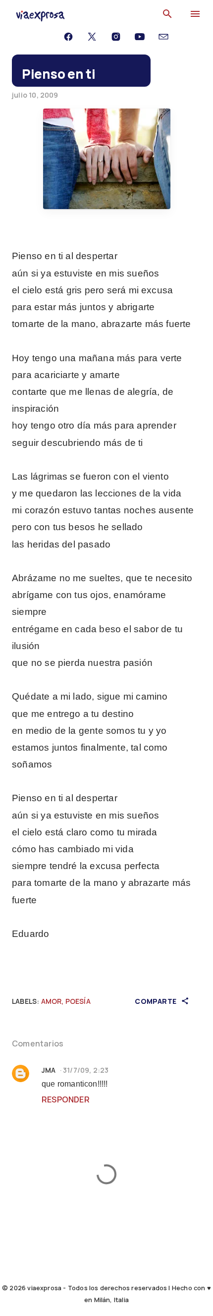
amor (51, 1001)
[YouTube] (140, 37)
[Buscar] (167, 14)
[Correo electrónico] (163, 37)
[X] (92, 37)
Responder (66, 1099)
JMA (49, 1070)
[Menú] (195, 27)
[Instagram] (116, 37)
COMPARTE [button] (156, 1001)
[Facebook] (68, 37)
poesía (78, 1001)
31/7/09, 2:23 (85, 1070)
